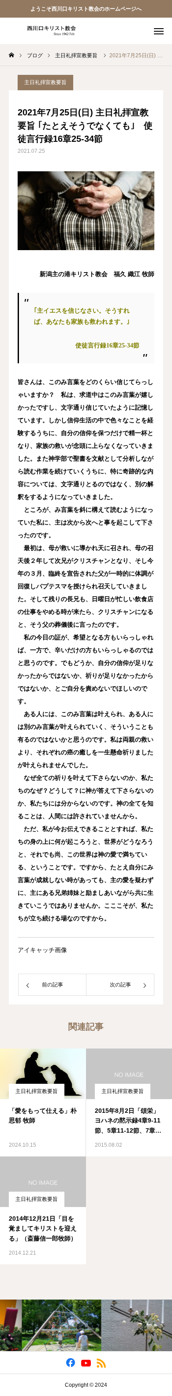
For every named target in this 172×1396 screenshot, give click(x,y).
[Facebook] (71, 1363)
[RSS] (101, 1363)
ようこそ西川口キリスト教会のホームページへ (86, 9)
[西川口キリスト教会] (48, 31)
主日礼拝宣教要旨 (45, 82)
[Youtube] (86, 1363)
